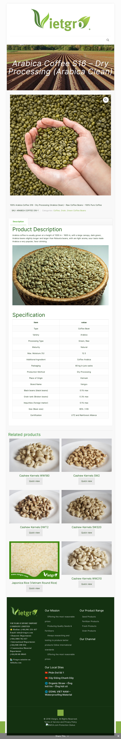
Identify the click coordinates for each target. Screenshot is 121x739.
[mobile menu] (12, 40)
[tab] (18, 221)
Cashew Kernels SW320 (86, 527)
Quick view (34, 481)
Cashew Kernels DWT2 (34, 527)
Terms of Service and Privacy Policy (60, 722)
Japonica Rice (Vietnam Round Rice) (34, 582)
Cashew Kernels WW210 (87, 578)
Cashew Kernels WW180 (34, 475)
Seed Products (89, 616)
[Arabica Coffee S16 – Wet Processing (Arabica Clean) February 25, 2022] (2, 727)
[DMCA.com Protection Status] (60, 725)
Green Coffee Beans (76, 210)
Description (18, 221)
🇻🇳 (54, 672)
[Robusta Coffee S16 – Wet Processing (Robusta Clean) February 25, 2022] (118, 727)
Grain (63, 210)
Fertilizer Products (90, 621)
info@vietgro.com (25, 632)
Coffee (56, 210)
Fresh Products (89, 626)
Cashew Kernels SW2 (86, 475)
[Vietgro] (60, 20)
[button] (106, 100)
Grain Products (89, 631)
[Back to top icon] (60, 713)
